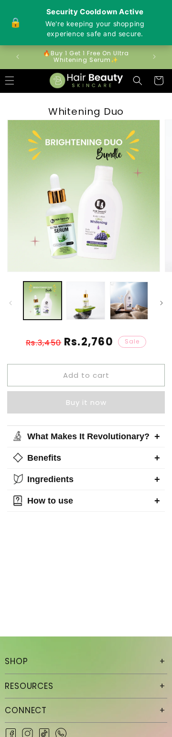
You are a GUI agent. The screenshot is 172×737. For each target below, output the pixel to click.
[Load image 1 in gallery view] (42, 301)
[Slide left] (10, 303)
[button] (137, 80)
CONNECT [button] (26, 710)
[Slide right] (161, 303)
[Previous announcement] (17, 56)
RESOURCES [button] (29, 686)
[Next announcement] (154, 56)
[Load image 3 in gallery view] (129, 301)
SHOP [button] (16, 661)
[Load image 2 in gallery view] (85, 301)
